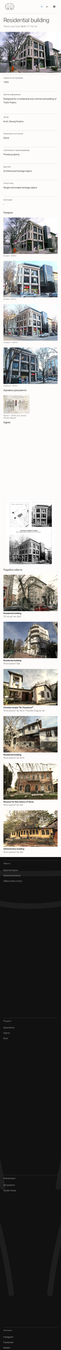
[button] (54, 6)
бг (42, 6)
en (47, 6)
